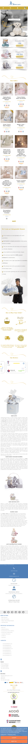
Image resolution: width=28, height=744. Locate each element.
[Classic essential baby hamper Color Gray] (23, 187)
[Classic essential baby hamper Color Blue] (21, 187)
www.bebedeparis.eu (7, 651)
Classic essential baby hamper (21, 181)
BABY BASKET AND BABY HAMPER (14, 456)
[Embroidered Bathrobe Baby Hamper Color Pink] (6, 105)
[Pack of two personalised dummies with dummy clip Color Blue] (6, 159)
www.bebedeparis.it (7, 650)
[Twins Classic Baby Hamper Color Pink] (4, 131)
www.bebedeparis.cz (7, 653)
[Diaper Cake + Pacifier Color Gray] (19, 131)
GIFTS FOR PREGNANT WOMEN (14, 544)
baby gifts (4, 420)
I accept (14, 737)
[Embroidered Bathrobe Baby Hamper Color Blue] (4, 105)
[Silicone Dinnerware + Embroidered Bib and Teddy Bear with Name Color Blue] (6, 191)
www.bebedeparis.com (7, 643)
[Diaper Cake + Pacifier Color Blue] (23, 131)
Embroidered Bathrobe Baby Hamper (7, 98)
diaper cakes (5, 513)
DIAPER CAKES (14, 511)
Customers (3, 637)
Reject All (14, 741)
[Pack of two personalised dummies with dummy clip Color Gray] (9, 159)
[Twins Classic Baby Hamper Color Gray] (9, 131)
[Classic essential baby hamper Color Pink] (19, 187)
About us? (3, 627)
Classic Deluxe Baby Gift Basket (21, 98)
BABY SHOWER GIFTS (14, 501)
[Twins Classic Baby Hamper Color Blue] (6, 131)
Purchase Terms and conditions (7, 630)
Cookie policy (4, 734)
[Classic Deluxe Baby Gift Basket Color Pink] (21, 104)
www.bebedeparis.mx (7, 655)
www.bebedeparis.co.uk (8, 648)
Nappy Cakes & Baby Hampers (7, 620)
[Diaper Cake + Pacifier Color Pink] (21, 131)
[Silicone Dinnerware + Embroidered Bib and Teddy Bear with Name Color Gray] (9, 191)
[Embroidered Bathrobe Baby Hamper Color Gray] (9, 105)
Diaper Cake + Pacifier (21, 125)
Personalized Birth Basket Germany (6, 211)
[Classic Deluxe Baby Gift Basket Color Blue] (19, 104)
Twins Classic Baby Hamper (7, 125)
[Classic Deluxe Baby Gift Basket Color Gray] (23, 104)
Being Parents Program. (8, 329)
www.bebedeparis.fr (7, 645)
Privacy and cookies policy (6, 632)
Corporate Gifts (4, 622)
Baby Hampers (4, 617)
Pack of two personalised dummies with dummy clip (7, 151)
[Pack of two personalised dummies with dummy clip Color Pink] (4, 159)
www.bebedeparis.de (7, 647)
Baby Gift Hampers (5, 619)
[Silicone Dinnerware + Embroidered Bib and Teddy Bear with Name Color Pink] (4, 191)
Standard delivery (5, 629)
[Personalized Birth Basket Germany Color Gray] (6, 218)
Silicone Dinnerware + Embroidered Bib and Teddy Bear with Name (7, 183)
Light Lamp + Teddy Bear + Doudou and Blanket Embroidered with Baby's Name (21, 152)
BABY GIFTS (14, 415)
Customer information (5, 634)
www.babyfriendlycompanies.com (13, 692)
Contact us (3, 635)
